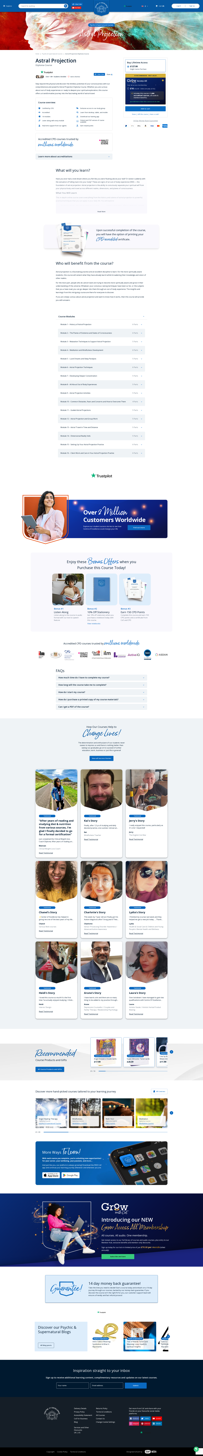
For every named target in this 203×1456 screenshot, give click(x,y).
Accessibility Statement (83, 1415)
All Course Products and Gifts (50, 1069)
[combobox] (144, 6)
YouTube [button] (77, 8)
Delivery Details (80, 1408)
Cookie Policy (62, 1452)
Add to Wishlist (75, 77)
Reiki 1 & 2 (110, 1119)
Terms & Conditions (104, 1412)
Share (109, 74)
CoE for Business (81, 1418)
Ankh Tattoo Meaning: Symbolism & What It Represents (102, 1344)
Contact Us (100, 1418)
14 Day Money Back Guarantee (145, 121)
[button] (101, 25)
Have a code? (154, 114)
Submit (136, 1385)
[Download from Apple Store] (51, 1175)
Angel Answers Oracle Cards (105, 1059)
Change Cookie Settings (105, 1422)
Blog (76, 1422)
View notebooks (93, 623)
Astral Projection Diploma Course (77, 54)
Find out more (139, 527)
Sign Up (192, 6)
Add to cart (145, 109)
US (79, 1432)
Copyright (50, 1452)
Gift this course (143, 114)
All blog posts (46, 1345)
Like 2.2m (78, 4)
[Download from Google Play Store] (71, 1175)
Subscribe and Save (118, 1256)
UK (75, 1432)
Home (37, 54)
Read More (101, 212)
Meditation (143, 1119)
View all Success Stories (101, 758)
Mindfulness (77, 1119)
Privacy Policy (79, 1412)
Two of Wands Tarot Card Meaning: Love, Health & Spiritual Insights (137, 1344)
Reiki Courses (110, 1124)
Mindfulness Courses (79, 1124)
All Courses (160, 1091)
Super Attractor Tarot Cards (138, 1059)
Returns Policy (101, 1408)
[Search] (65, 6)
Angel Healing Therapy (48, 1119)
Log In (179, 6)
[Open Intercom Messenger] (196, 1449)
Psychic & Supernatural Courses (52, 54)
